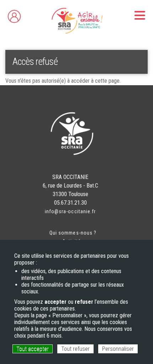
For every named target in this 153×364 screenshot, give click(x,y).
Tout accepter (32, 348)
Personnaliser (118, 348)
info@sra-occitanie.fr (70, 211)
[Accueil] (76, 20)
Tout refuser (75, 348)
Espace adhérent (28, 14)
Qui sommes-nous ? (72, 233)
